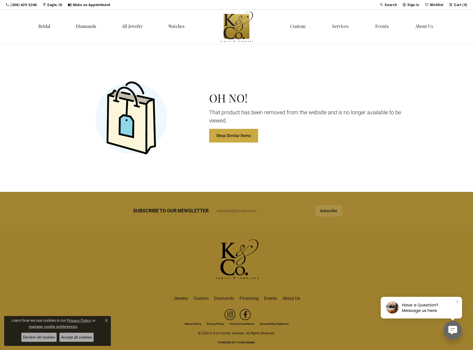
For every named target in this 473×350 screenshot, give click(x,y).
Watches (176, 27)
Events (382, 27)
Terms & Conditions (241, 323)
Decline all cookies (39, 337)
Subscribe (328, 210)
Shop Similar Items (233, 135)
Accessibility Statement (274, 323)
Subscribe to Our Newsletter (171, 211)
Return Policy (193, 323)
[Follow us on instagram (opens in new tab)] (229, 314)
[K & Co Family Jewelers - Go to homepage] (236, 261)
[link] (21, 4)
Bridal (44, 27)
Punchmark (246, 342)
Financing (249, 298)
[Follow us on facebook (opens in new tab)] (245, 314)
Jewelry (180, 298)
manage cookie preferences (53, 326)
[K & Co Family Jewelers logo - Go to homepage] (236, 27)
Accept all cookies (76, 337)
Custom (297, 27)
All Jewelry (132, 27)
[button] (388, 4)
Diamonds (86, 27)
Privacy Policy (215, 323)
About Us (424, 27)
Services (340, 27)
